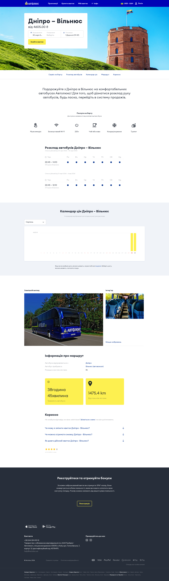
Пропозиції (53, 3)
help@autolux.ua (31, 551)
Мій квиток (83, 3)
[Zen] (126, 560)
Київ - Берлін (130, 572)
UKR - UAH (128, 3)
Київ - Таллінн (87, 575)
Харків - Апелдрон (63, 572)
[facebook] (87, 540)
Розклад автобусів (74, 74)
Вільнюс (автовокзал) (94, 366)
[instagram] (91, 540)
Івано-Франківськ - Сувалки (103, 572)
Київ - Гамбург (53, 575)
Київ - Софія (82, 572)
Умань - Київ (127, 575)
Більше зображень (113, 342)
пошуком (98, 266)
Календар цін (91, 74)
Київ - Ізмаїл (37, 577)
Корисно (116, 74)
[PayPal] (107, 560)
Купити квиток (68, 3)
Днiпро (89, 363)
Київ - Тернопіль (135, 575)
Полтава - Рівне (28, 577)
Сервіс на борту (55, 74)
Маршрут (105, 74)
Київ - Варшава (104, 575)
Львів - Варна (115, 572)
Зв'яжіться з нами (88, 419)
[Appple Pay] (135, 560)
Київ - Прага (90, 572)
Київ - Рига (79, 575)
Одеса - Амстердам (51, 572)
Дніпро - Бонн (139, 572)
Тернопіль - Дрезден (43, 575)
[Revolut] (116, 560)
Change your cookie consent (135, 564)
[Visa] (99, 560)
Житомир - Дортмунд (30, 575)
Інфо (96, 3)
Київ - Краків (72, 575)
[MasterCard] (93, 560)
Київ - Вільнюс (96, 575)
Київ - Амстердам (40, 572)
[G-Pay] (142, 560)
